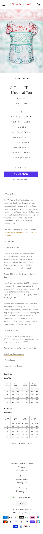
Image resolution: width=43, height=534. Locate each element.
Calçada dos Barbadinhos (14, 232)
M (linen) (15, 122)
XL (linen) (21, 127)
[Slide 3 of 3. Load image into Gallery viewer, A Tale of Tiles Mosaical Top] (24, 78)
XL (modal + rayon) (21, 153)
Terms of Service (21, 479)
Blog (21, 476)
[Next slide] (27, 78)
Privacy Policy (21, 470)
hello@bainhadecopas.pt (14, 354)
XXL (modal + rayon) (21, 158)
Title (21, 112)
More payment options (21, 180)
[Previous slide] (15, 78)
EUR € (20, 503)
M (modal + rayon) (21, 142)
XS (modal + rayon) (21, 132)
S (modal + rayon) (21, 137)
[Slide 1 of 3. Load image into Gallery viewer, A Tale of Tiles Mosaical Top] (19, 78)
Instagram (22, 491)
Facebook (23, 488)
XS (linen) (15, 117)
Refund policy (21, 483)
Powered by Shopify (21, 512)
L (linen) (28, 122)
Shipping (21, 467)
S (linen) (28, 117)
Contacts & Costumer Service (21, 463)
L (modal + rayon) (21, 147)
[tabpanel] (21, 41)
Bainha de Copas (25, 509)
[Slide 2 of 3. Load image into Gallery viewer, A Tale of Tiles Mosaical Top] (21, 78)
